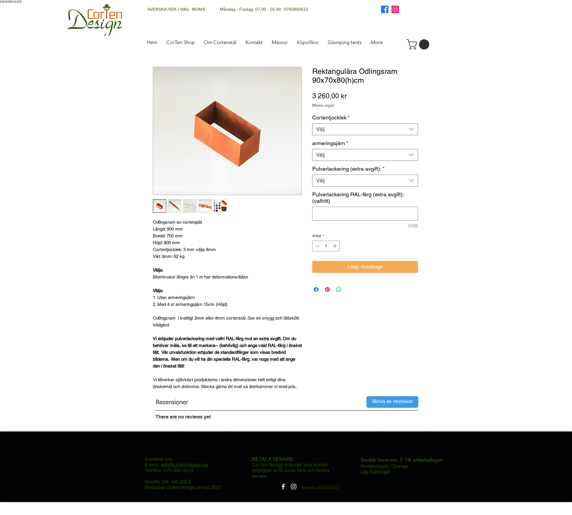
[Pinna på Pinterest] (327, 289)
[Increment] (335, 246)
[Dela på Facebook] (316, 289)
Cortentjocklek (331, 117)
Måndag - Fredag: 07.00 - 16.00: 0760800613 (264, 9)
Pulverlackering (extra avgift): (348, 169)
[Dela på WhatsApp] (338, 289)
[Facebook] (384, 9)
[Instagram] (395, 9)
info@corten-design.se (185, 464)
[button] (419, 44)
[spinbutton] (326, 246)
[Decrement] (316, 246)
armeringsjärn (330, 143)
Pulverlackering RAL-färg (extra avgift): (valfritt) (358, 197)
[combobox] (365, 129)
